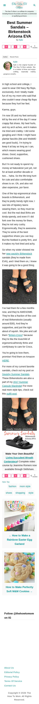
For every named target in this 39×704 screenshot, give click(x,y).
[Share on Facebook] (15, 46)
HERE (5, 360)
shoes (9, 492)
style (30, 492)
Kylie (21, 40)
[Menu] (4, 5)
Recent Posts (14, 57)
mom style (25, 486)
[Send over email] (25, 46)
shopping (20, 492)
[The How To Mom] (19, 5)
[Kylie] (7, 69)
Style (4, 482)
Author (5, 57)
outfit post (11, 393)
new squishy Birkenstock (19, 253)
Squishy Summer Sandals (15, 374)
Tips (8, 482)
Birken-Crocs (15, 335)
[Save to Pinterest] (6, 46)
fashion (12, 486)
